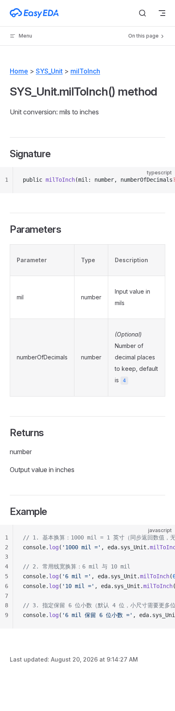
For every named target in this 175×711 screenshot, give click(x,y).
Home (19, 71)
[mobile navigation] (162, 13)
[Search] (142, 13)
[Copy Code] (162, 180)
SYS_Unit (49, 71)
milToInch (85, 71)
